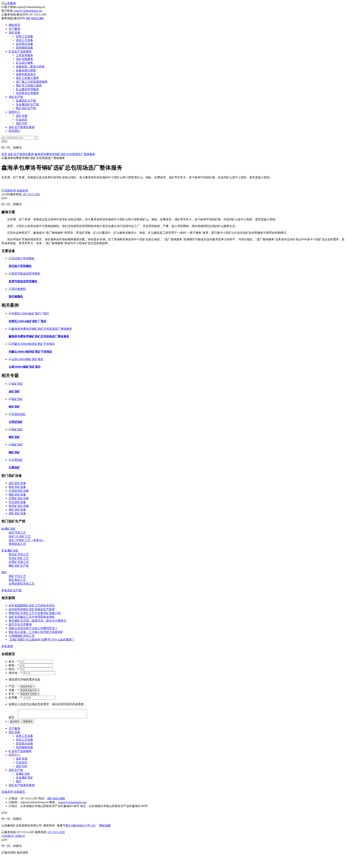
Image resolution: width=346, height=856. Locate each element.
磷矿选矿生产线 (19, 565)
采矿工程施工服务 (27, 77)
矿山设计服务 (24, 62)
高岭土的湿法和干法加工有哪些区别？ (33, 628)
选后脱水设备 (24, 43)
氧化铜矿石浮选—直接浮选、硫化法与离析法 (37, 620)
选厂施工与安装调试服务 (32, 81)
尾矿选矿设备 (17, 509)
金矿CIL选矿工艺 (20, 536)
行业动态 (21, 119)
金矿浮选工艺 (17, 532)
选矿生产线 (16, 96)
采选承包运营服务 (27, 93)
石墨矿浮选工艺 (19, 561)
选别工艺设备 (24, 40)
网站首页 (14, 24)
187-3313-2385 (31, 194)
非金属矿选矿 (10, 550)
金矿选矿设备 (17, 483)
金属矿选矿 (8, 528)
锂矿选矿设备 (17, 513)
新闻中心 (14, 112)
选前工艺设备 (24, 36)
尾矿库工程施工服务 (29, 85)
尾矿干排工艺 (17, 576)
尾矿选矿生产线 (26, 108)
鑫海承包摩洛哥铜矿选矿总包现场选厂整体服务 (65, 154)
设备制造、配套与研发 (30, 66)
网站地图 (105, 825)
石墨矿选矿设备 (19, 498)
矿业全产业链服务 (20, 51)
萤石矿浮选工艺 (19, 554)
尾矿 (4, 572)
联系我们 (14, 130)
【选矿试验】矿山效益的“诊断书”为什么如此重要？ (42, 639)
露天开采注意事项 (20, 624)
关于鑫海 (14, 28)
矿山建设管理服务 (27, 89)
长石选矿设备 (17, 502)
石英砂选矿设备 (19, 490)
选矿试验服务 (24, 59)
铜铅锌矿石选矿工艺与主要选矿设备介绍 (35, 613)
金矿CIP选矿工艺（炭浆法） (27, 540)
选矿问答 (21, 123)
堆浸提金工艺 (17, 543)
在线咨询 (7, 791)
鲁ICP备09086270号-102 (81, 825)
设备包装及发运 (26, 74)
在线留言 (19, 791)
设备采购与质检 (26, 70)
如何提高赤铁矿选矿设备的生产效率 (32, 609)
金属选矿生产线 (26, 100)
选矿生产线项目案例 (22, 127)
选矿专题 (21, 115)
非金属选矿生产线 (27, 104)
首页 (4, 154)
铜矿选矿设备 (17, 494)
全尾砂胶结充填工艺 (22, 583)
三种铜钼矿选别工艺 (22, 635)
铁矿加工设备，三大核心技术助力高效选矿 (36, 631)
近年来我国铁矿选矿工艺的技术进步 (32, 605)
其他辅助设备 (24, 47)
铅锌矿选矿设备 (19, 505)
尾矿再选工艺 (17, 579)
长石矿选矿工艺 (19, 558)
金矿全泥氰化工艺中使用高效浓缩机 (32, 616)
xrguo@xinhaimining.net (28, 10)
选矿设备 (14, 32)
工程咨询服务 (24, 55)
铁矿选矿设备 (17, 486)
